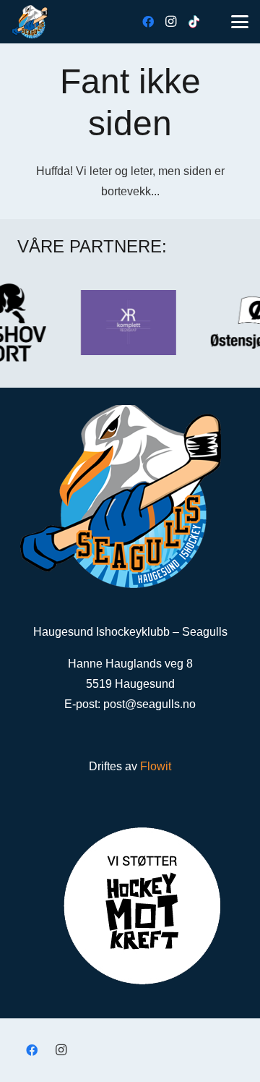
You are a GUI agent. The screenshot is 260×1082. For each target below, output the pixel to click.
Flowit (155, 766)
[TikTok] (194, 21)
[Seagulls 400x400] (30, 22)
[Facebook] (148, 21)
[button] (240, 21)
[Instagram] (171, 21)
